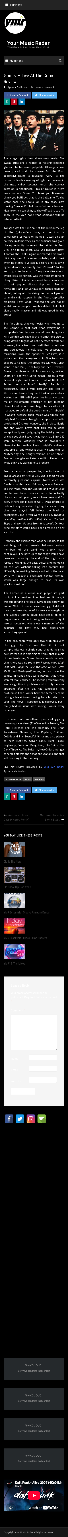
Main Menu (16, 60)
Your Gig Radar (54, 767)
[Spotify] (41, 1118)
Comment (18, 1010)
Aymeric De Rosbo (18, 87)
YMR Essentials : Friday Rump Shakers (25, 938)
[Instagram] (30, 1118)
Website (16, 1081)
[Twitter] (19, 1118)
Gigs (27, 779)
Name (14, 1058)
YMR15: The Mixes (14, 963)
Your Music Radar (28, 43)
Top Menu (16, 4)
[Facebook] (9, 1118)
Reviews (39, 779)
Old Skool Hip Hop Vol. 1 (17, 887)
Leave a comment (44, 87)
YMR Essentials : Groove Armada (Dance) (27, 912)
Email (14, 1070)
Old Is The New (12, 861)
